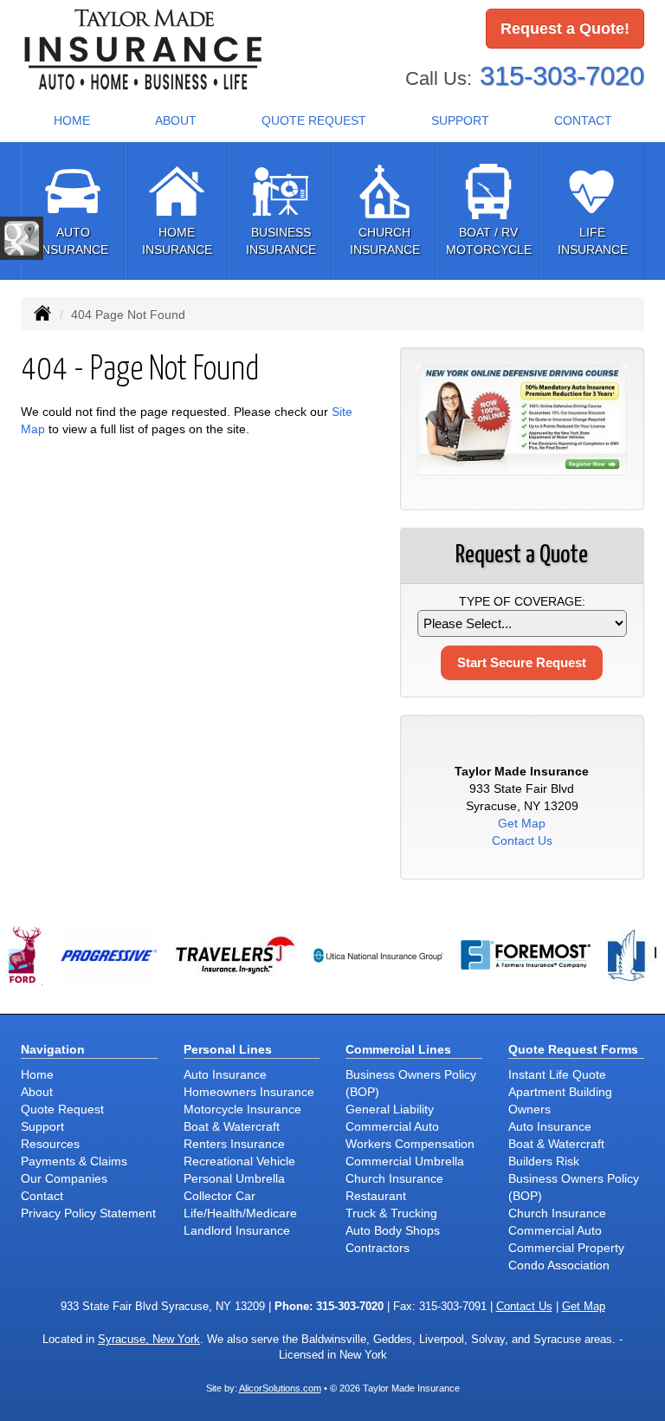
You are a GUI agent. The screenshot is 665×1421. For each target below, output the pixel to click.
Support (42, 1126)
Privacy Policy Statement (88, 1213)
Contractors (377, 1248)
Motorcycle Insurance (242, 1109)
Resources (50, 1144)
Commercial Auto (392, 1126)
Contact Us (522, 840)
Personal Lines (228, 1049)
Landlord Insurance (237, 1230)
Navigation (53, 1049)
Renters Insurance (234, 1144)
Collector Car (219, 1196)
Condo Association (559, 1265)
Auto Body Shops (392, 1230)
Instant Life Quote (557, 1074)
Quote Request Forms (573, 1049)
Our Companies (64, 1178)
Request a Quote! (564, 28)
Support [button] (460, 120)
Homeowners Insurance (249, 1092)
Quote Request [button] (313, 120)
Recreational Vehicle (239, 1161)
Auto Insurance (225, 1074)
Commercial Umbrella (404, 1161)
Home (72, 120)
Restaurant (375, 1196)
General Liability (389, 1109)
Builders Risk (543, 1161)
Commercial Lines (398, 1049)
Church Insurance (394, 1178)
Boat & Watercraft (232, 1126)
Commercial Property (566, 1248)
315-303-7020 (562, 76)
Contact (583, 120)
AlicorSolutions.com (280, 1388)
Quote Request (62, 1109)
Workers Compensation (410, 1144)
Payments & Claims (74, 1161)
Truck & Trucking (391, 1213)
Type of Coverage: (522, 601)
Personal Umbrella (234, 1178)
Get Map (522, 823)
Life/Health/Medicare (240, 1213)
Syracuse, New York (149, 1339)
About (176, 120)
